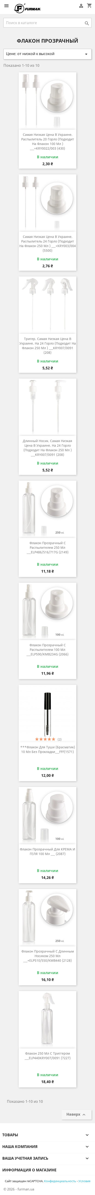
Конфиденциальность (60, 1181)
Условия (84, 1181)
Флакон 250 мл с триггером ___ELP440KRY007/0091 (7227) (48, 1055)
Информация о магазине (29, 1170)
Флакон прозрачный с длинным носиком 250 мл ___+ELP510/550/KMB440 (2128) (47, 956)
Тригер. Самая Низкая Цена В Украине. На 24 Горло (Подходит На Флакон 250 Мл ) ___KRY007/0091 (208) (47, 345)
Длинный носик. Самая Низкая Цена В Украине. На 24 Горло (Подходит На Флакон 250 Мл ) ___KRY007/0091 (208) (47, 448)
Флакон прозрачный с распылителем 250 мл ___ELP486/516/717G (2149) (47, 547)
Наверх (76, 1115)
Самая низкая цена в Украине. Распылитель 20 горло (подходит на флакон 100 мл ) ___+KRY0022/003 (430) (47, 141)
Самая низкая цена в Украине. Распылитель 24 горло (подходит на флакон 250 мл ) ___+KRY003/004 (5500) (47, 243)
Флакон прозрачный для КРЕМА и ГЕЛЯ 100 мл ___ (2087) (47, 851)
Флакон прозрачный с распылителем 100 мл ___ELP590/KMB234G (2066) (47, 649)
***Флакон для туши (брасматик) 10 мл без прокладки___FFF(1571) (47, 749)
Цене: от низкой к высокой (47, 54)
